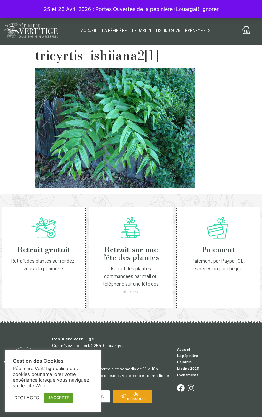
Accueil (89, 30)
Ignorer (210, 9)
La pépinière (114, 30)
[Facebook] (181, 388)
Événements (198, 30)
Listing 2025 (168, 30)
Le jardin (141, 30)
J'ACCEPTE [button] (58, 397)
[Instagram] (191, 388)
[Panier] (246, 30)
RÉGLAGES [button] (26, 398)
